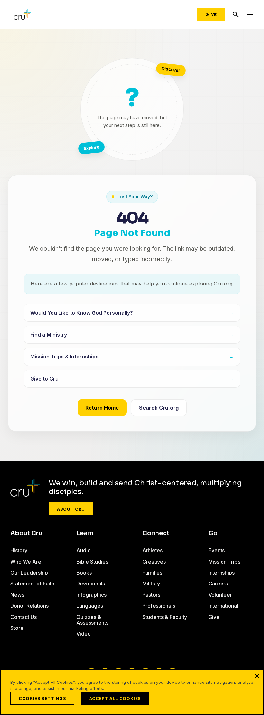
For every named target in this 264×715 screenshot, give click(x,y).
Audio (83, 550)
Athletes (152, 550)
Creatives (154, 561)
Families (152, 572)
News (17, 595)
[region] (132, 692)
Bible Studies (92, 561)
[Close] (257, 676)
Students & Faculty (164, 617)
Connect (155, 533)
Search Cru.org (159, 407)
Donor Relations (29, 605)
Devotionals (90, 583)
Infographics (91, 595)
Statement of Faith (32, 583)
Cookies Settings (42, 698)
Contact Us (23, 617)
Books (84, 572)
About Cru (71, 508)
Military (151, 583)
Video (83, 633)
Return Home (102, 407)
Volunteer (220, 595)
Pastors (151, 595)
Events (216, 550)
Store (17, 628)
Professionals (158, 605)
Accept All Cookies (115, 698)
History (18, 550)
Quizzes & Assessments (92, 620)
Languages (89, 605)
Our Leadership (29, 572)
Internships (221, 572)
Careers (218, 583)
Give (211, 14)
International (223, 605)
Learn (85, 533)
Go (213, 533)
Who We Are (25, 561)
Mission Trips (224, 561)
